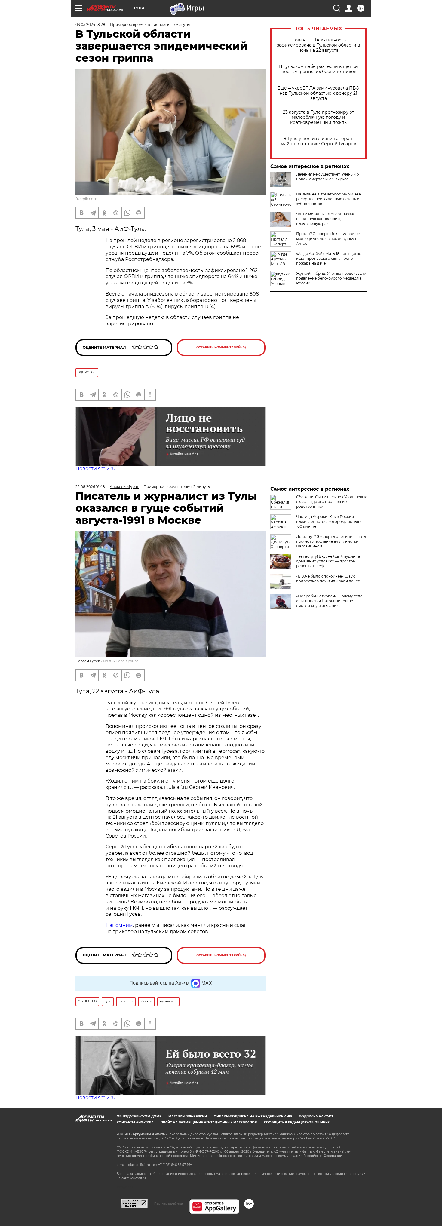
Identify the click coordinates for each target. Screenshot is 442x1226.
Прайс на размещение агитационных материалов (209, 1122)
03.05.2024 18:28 (90, 24)
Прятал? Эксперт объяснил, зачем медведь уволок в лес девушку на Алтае (328, 238)
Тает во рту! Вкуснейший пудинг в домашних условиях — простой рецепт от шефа (328, 561)
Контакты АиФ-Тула (135, 1122)
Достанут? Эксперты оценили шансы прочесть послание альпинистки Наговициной (331, 541)
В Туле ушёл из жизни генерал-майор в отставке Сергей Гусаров (318, 141)
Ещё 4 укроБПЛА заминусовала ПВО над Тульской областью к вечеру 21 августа (318, 93)
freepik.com (86, 199)
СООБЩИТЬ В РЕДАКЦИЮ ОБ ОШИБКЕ (297, 1122)
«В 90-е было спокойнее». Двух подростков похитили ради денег (328, 578)
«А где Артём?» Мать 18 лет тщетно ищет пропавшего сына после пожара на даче (328, 258)
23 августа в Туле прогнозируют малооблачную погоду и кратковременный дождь (318, 117)
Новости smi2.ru (95, 468)
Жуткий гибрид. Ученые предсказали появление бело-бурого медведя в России (331, 278)
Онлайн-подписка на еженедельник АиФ (253, 1116)
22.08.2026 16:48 (90, 486)
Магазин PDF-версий (187, 1116)
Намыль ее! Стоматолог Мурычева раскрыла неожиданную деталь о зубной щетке (328, 199)
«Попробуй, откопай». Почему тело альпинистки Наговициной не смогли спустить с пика (329, 601)
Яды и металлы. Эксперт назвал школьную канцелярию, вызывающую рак (325, 219)
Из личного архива (121, 661)
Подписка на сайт (316, 1116)
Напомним (119, 925)
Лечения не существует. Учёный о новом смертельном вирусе (327, 176)
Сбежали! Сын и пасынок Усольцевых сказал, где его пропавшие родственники (331, 502)
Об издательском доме (139, 1116)
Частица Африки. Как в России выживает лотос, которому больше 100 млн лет (329, 521)
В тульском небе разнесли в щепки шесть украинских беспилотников (318, 69)
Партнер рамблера (168, 1203)
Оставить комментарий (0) (221, 347)
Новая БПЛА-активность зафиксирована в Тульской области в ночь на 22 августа (318, 45)
